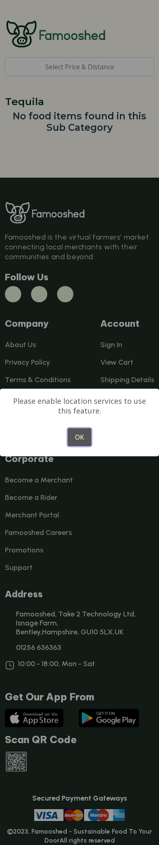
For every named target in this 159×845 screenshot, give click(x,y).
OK (79, 437)
